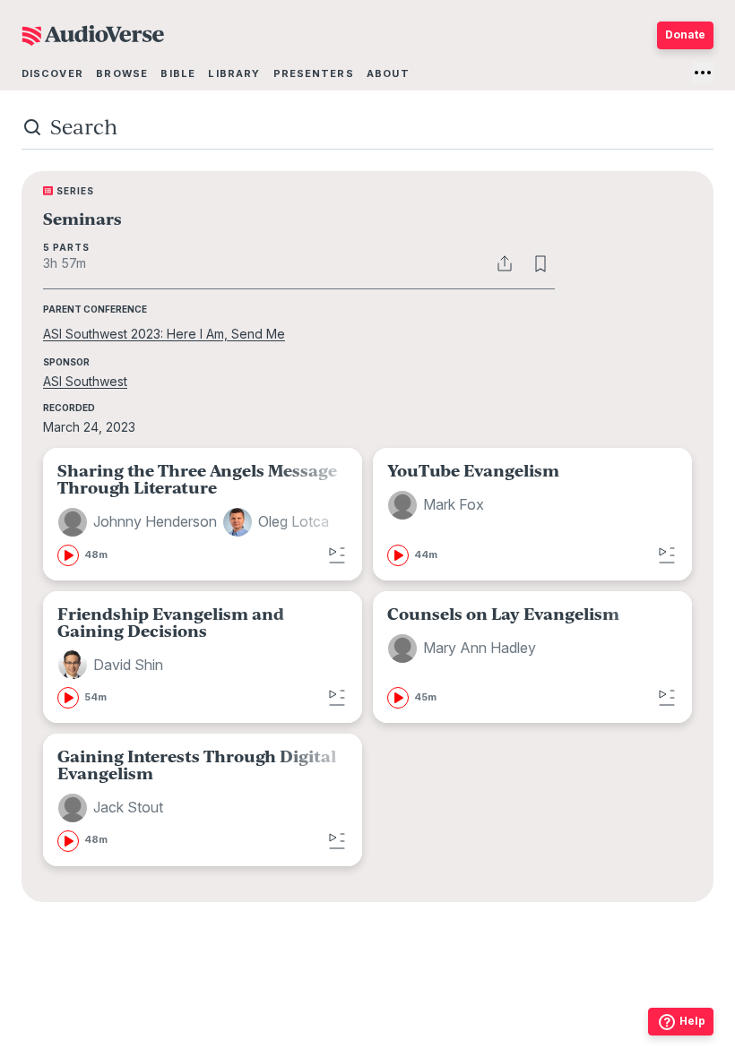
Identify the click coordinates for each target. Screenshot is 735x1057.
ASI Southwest (85, 381)
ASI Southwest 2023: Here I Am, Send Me (164, 333)
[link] (202, 514)
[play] (68, 555)
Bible (177, 73)
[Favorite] (540, 263)
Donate (685, 34)
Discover (52, 73)
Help (692, 1020)
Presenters (313, 73)
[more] (702, 72)
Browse (122, 73)
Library (234, 73)
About (388, 73)
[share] (504, 263)
